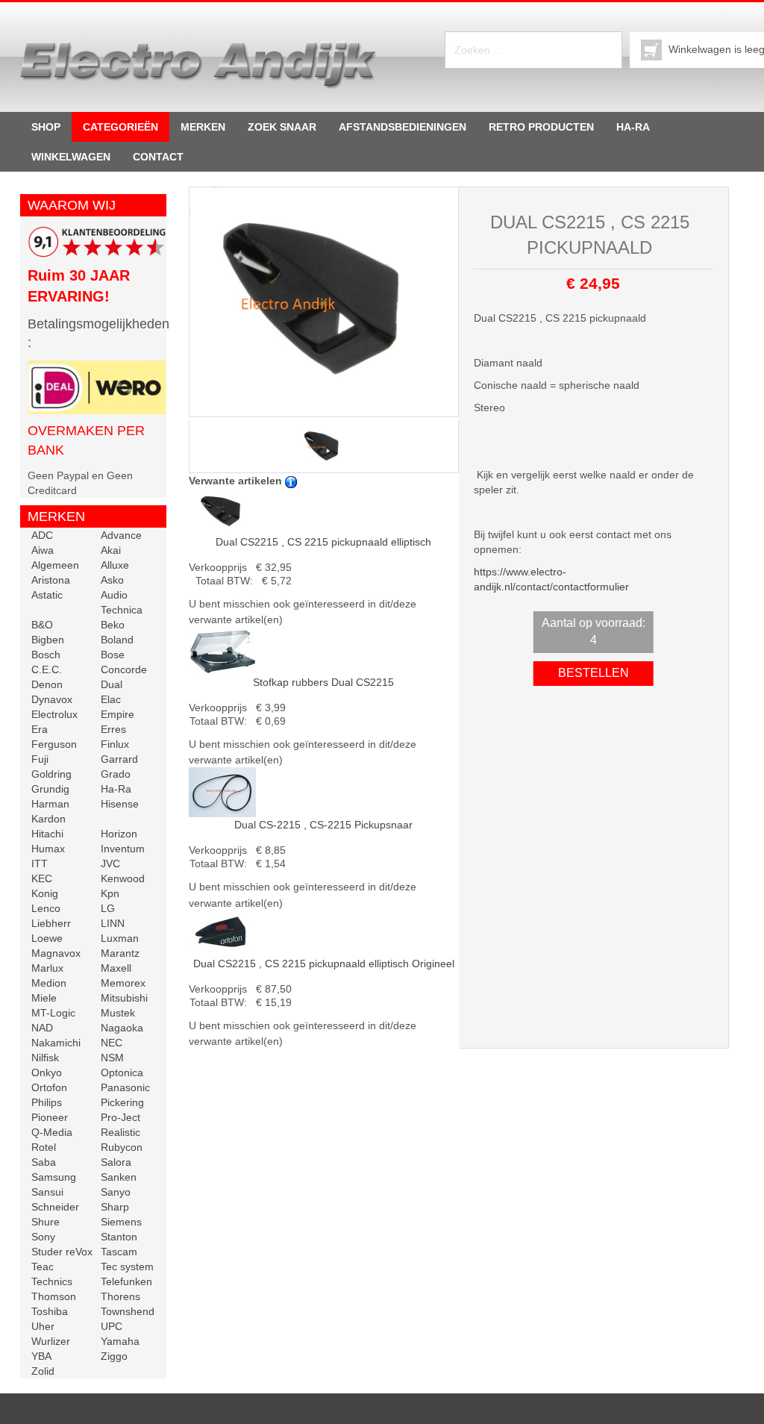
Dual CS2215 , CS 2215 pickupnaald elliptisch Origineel (323, 963)
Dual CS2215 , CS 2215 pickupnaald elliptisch (323, 542)
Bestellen (593, 672)
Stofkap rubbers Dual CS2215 (323, 682)
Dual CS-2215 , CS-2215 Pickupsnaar (323, 825)
